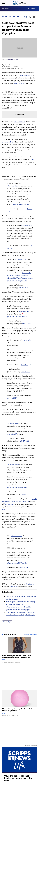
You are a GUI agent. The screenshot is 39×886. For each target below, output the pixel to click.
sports (33, 159)
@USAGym (25, 204)
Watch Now (33, 2)
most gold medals (26, 75)
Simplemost (30, 584)
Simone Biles (19, 83)
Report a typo (7, 621)
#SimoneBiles (26, 340)
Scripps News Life (10, 16)
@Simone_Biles (12, 186)
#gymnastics (25, 275)
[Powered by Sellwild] (34, 745)
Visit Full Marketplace (30, 634)
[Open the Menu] (3, 2)
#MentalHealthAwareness (24, 278)
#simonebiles (26, 273)
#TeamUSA (11, 278)
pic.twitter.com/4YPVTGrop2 (17, 487)
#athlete (17, 275)
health (4, 509)
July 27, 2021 (23, 287)
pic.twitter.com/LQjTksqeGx (17, 563)
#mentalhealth (12, 434)
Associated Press (13, 59)
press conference (19, 121)
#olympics (10, 275)
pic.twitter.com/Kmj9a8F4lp (17, 280)
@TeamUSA (16, 204)
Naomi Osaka (9, 504)
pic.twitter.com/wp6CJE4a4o (17, 316)
